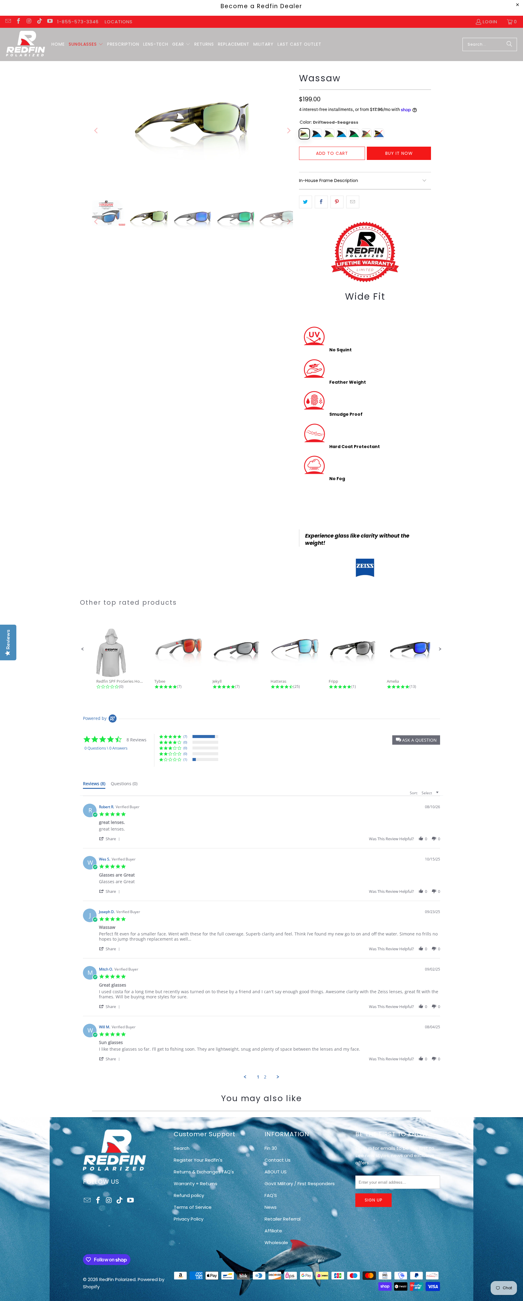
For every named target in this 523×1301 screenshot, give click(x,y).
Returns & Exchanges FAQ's (204, 1172)
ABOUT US (276, 1172)
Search (181, 1148)
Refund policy (189, 1195)
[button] (86, 44)
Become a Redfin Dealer (261, 6)
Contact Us (278, 1160)
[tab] (94, 785)
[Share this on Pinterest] (337, 202)
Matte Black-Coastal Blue (341, 133)
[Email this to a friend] (352, 202)
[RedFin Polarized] (25, 44)
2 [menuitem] (265, 1077)
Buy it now (399, 153)
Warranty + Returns (195, 1183)
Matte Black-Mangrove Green (354, 133)
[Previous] (96, 130)
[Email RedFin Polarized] (8, 21)
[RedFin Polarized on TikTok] (39, 21)
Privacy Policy (188, 1219)
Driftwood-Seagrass (304, 133)
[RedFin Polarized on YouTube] (50, 21)
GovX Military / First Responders (300, 1183)
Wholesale (276, 1242)
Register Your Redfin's (198, 1160)
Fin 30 (271, 1148)
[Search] (509, 44)
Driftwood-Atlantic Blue (378, 133)
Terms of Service (193, 1207)
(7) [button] (185, 736)
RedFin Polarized (117, 1279)
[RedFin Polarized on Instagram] (28, 21)
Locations (119, 21)
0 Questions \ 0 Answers (105, 748)
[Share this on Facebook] (321, 202)
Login (490, 21)
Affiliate (273, 1231)
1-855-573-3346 (78, 21)
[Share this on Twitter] (305, 202)
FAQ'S (271, 1195)
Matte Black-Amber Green (329, 133)
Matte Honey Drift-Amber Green (366, 133)
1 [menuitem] (258, 1077)
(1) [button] (185, 759)
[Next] (288, 130)
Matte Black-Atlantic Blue (316, 133)
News (271, 1207)
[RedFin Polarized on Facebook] (18, 21)
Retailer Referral (283, 1219)
